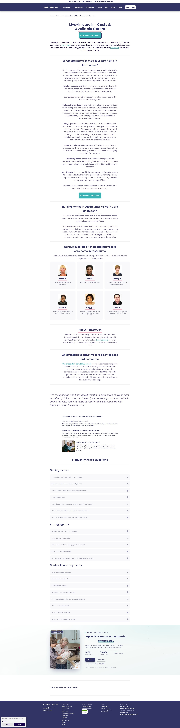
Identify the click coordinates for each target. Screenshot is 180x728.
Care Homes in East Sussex (65, 16)
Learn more (5, 721)
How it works (65, 708)
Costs (100, 7)
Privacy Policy (104, 706)
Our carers (65, 715)
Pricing (64, 724)
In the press (65, 712)
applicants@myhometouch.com (129, 714)
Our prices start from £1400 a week (76, 364)
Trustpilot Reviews (86, 706)
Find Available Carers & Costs (90, 35)
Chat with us (88, 1)
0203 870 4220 (75, 1)
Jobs (113, 7)
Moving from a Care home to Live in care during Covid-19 (80, 430)
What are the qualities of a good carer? (75, 421)
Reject (8, 724)
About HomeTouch (67, 706)
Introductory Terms (106, 710)
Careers (64, 722)
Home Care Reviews (87, 708)
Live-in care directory (68, 713)
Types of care (78, 7)
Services (64, 710)
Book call (90, 659)
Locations (66, 7)
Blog (106, 7)
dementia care (102, 340)
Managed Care (105, 708)
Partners (64, 717)
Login (120, 7)
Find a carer (130, 7)
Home (52, 16)
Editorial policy (66, 721)
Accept (20, 724)
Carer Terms (104, 712)
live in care (66, 45)
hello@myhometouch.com (105, 1)
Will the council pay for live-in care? (69, 446)
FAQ (63, 719)
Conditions (90, 7)
